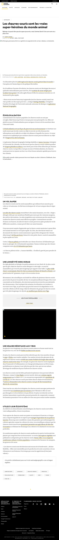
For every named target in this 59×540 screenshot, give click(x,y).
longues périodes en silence (14, 146)
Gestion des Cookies (40, 530)
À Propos (48, 530)
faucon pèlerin (14, 242)
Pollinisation (9, 475)
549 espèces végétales (45, 435)
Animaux (17, 7)
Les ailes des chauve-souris (11, 213)
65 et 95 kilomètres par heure (23, 246)
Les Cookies (31, 530)
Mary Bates (8, 36)
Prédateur (21, 475)
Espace (2, 523)
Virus (47, 475)
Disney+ (55, 1)
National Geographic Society (16, 514)
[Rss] (54, 504)
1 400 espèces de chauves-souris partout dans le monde (35, 82)
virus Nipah (20, 375)
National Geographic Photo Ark (35, 77)
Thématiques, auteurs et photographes (17, 507)
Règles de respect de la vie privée (23, 528)
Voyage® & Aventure (46, 7)
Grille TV (14, 516)
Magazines (5, 1)
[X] (37, 504)
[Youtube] (50, 504)
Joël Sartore (18, 77)
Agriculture (8, 471)
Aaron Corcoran (44, 142)
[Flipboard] (46, 504)
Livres (25, 506)
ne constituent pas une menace (21, 391)
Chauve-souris (32, 471)
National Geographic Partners (16, 510)
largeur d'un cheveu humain (15, 138)
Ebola (11, 357)
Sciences (24, 7)
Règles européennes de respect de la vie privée (17, 530)
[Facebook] (34, 504)
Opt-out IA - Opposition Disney (28, 533)
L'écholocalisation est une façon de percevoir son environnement (24, 129)
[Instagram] (42, 504)
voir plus (29, 303)
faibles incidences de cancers (30, 350)
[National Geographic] (2, 4)
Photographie (4, 521)
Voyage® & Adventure (5, 518)
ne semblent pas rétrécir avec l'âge (38, 291)
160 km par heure (17, 235)
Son (39, 475)
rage (5, 357)
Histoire (4, 7)
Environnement (33, 7)
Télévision (14, 1)
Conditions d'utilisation (36, 528)
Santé (11, 7)
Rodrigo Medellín (39, 102)
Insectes (44, 471)
